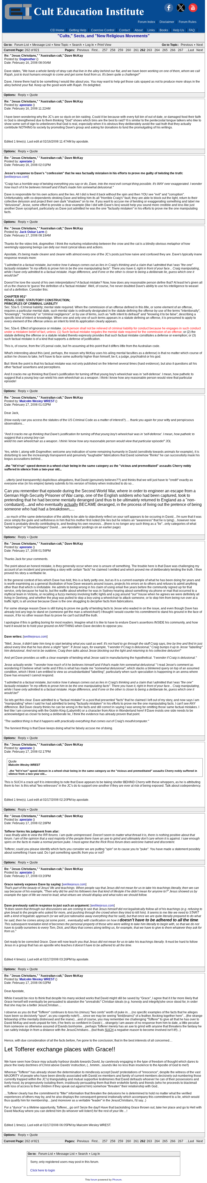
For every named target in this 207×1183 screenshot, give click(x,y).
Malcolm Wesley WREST (37, 401)
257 (105, 50)
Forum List (21, 45)
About (139, 30)
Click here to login (42, 1170)
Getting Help (77, 30)
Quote (34, 95)
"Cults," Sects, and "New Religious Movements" (104, 36)
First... (96, 50)
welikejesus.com (16, 177)
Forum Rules (187, 22)
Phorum (116, 1179)
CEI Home (57, 30)
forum (94, 1179)
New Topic (61, 45)
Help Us (178, 30)
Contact (124, 30)
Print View (104, 45)
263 (149, 50)
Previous (187, 45)
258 (112, 50)
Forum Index (146, 22)
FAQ (192, 30)
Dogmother (27, 59)
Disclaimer (167, 22)
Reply (22, 95)
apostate (26, 105)
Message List (41, 45)
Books (164, 30)
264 (157, 50)
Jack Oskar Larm (32, 232)
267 (180, 50)
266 (172, 50)
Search (77, 45)
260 (128, 50)
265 (165, 50)
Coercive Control (102, 30)
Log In (89, 45)
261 (136, 50)
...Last (190, 50)
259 (120, 50)
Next (199, 45)
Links (151, 30)
